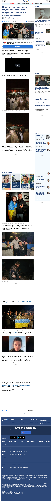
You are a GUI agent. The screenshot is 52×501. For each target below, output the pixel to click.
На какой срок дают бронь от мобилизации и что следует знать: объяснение (40, 31)
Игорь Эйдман (38, 189)
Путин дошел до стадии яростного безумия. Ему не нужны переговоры (40, 173)
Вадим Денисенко (38, 183)
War (9, 17)
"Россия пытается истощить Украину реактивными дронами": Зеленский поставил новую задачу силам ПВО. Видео (42, 88)
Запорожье (17, 444)
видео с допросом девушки (14, 357)
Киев (11, 444)
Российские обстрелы (38, 3)
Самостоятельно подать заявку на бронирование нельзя (39, 36)
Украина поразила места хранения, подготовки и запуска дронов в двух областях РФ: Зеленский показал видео (42, 107)
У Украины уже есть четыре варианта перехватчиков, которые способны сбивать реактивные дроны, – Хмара (42, 98)
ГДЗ (10, 451)
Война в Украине (18, 3)
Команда (21, 419)
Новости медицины (13, 464)
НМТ (26, 451)
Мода (21, 467)
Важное (37, 6)
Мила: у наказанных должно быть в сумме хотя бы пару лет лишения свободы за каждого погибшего (41, 193)
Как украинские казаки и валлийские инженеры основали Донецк (41, 150)
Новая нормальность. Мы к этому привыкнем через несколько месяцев (41, 180)
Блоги (34, 441)
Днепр (21, 444)
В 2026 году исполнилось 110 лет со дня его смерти (42, 25)
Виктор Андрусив (38, 139)
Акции (21, 454)
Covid (22, 464)
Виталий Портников (39, 146)
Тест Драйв (12, 454)
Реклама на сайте (13, 422)
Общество (41, 441)
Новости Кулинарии (20, 457)
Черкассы (24, 444)
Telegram (11, 74)
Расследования (30, 441)
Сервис (24, 454)
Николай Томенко (38, 153)
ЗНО (24, 451)
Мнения (37, 133)
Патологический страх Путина (40, 187)
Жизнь (22, 441)
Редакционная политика (34, 422)
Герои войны (12, 3)
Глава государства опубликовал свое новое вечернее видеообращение (42, 92)
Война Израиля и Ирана (26, 3)
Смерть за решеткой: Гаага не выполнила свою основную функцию (41, 143)
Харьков (13, 444)
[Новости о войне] (26, 413)
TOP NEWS (37, 73)
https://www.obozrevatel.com (23, 475)
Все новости (48, 441)
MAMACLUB (19, 464)
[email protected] (13, 493)
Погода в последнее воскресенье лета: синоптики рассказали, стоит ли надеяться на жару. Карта (40, 43)
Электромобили (16, 454)
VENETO (32, 3)
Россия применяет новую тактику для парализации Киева (39, 136)
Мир (15, 441)
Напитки (15, 457)
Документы (22, 422)
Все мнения (38, 199)
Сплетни (14, 467)
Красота (18, 467)
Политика (10, 441)
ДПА (22, 451)
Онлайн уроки (18, 451)
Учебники (13, 451)
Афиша (11, 467)
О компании (12, 419)
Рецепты (11, 457)
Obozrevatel (30, 389)
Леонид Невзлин (38, 176)
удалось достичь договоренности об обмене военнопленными (16, 385)
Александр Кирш (38, 196)
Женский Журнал (25, 467)
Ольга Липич (6, 17)
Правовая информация (33, 419)
